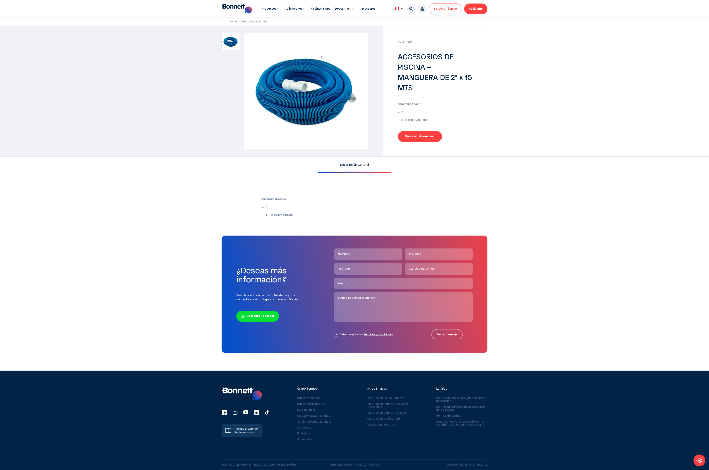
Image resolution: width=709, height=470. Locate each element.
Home (233, 21)
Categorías (247, 21)
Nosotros (369, 8)
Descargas (342, 8)
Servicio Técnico (445, 8)
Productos (269, 8)
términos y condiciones (378, 334)
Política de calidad (448, 415)
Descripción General (354, 164)
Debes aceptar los (366, 334)
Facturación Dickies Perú (383, 418)
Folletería (303, 433)
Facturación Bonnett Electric (386, 413)
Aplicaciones (293, 8)
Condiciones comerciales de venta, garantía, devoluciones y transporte (460, 423)
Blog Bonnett (306, 410)
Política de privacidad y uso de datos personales (461, 400)
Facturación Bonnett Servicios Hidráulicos (387, 406)
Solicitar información (419, 136)
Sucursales (304, 439)
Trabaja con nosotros (381, 424)
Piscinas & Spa (320, 8)
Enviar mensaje (447, 334)
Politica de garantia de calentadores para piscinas (460, 409)
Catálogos (304, 427)
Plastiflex (262, 21)
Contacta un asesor (260, 316)
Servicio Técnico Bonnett (314, 421)
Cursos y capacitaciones (313, 415)
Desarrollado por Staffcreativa (466, 464)
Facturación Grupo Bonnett (385, 398)
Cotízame (476, 8)
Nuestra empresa (308, 398)
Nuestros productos (311, 404)
